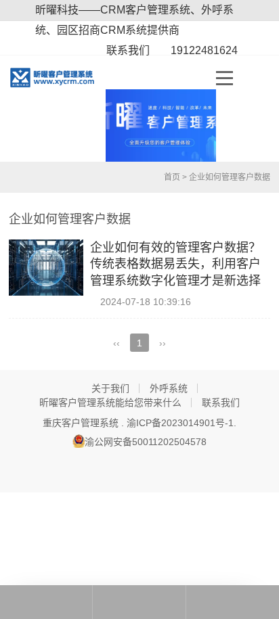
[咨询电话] (46, 602)
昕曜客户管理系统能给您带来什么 (110, 402)
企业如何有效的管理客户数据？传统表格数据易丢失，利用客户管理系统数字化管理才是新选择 (175, 264)
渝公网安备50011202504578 (146, 441)
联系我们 (221, 402)
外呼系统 (169, 388)
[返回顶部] (232, 602)
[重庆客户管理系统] (57, 78)
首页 (171, 177)
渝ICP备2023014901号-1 (180, 422)
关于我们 (110, 388)
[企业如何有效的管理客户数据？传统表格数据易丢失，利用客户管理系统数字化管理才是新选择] (46, 267)
